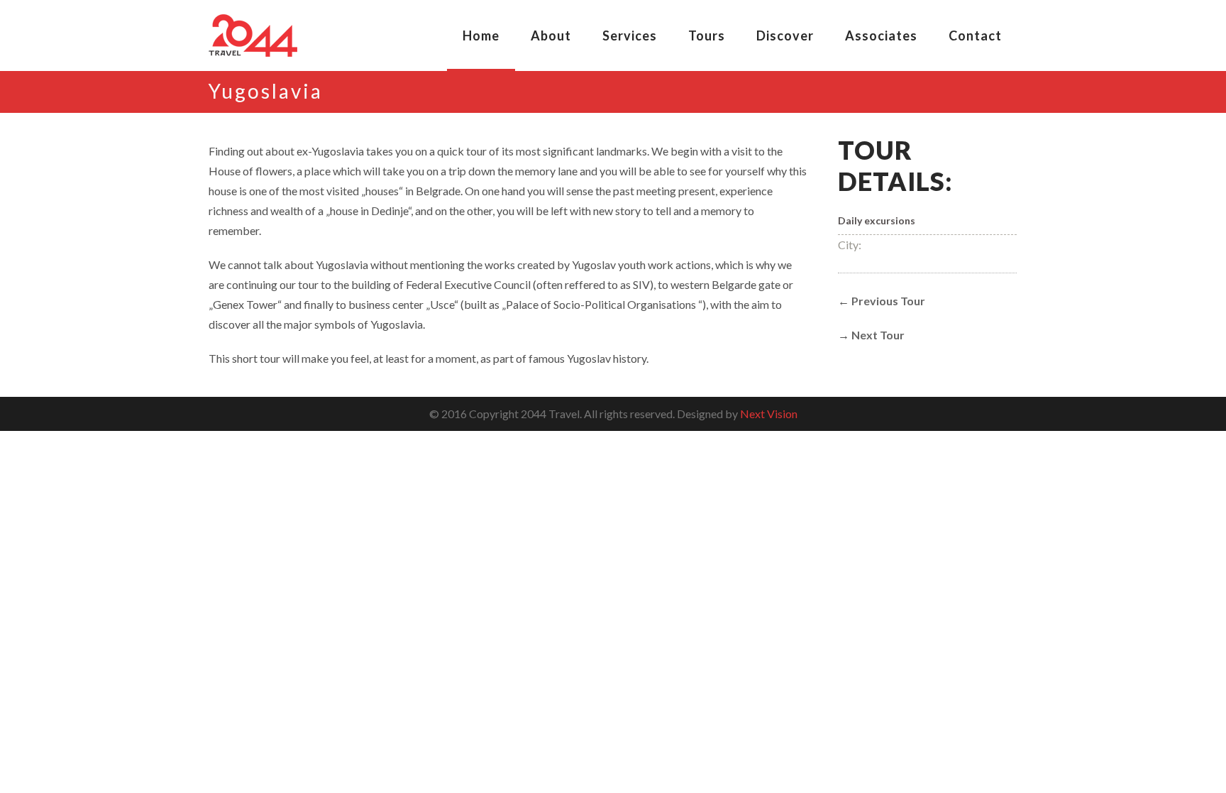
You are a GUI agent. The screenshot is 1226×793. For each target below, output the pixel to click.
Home (481, 35)
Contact (975, 35)
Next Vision (768, 413)
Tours (706, 35)
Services (629, 35)
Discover (785, 35)
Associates (881, 35)
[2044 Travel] (253, 35)
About (551, 35)
